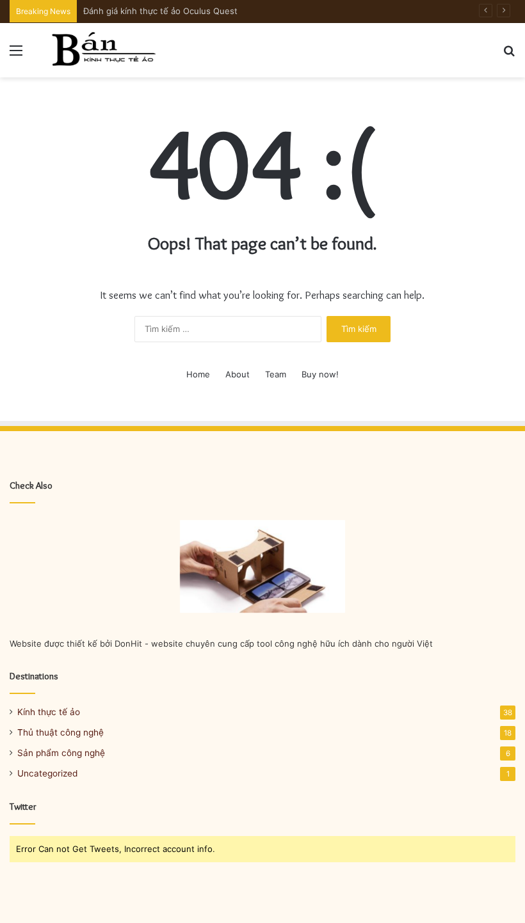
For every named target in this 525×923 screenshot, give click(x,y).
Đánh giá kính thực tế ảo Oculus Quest (160, 11)
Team (275, 374)
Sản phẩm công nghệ (61, 753)
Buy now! (320, 374)
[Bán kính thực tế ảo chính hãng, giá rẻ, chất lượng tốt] (102, 50)
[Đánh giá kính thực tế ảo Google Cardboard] (262, 566)
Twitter (23, 806)
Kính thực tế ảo (48, 712)
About (237, 374)
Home (198, 374)
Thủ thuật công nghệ (60, 732)
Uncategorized (47, 773)
